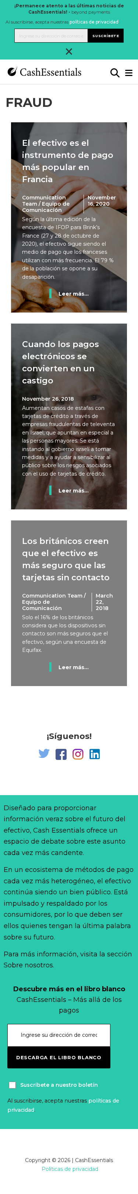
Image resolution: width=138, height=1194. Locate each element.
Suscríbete (105, 36)
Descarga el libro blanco (59, 1057)
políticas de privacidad (94, 22)
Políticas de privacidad (70, 1169)
